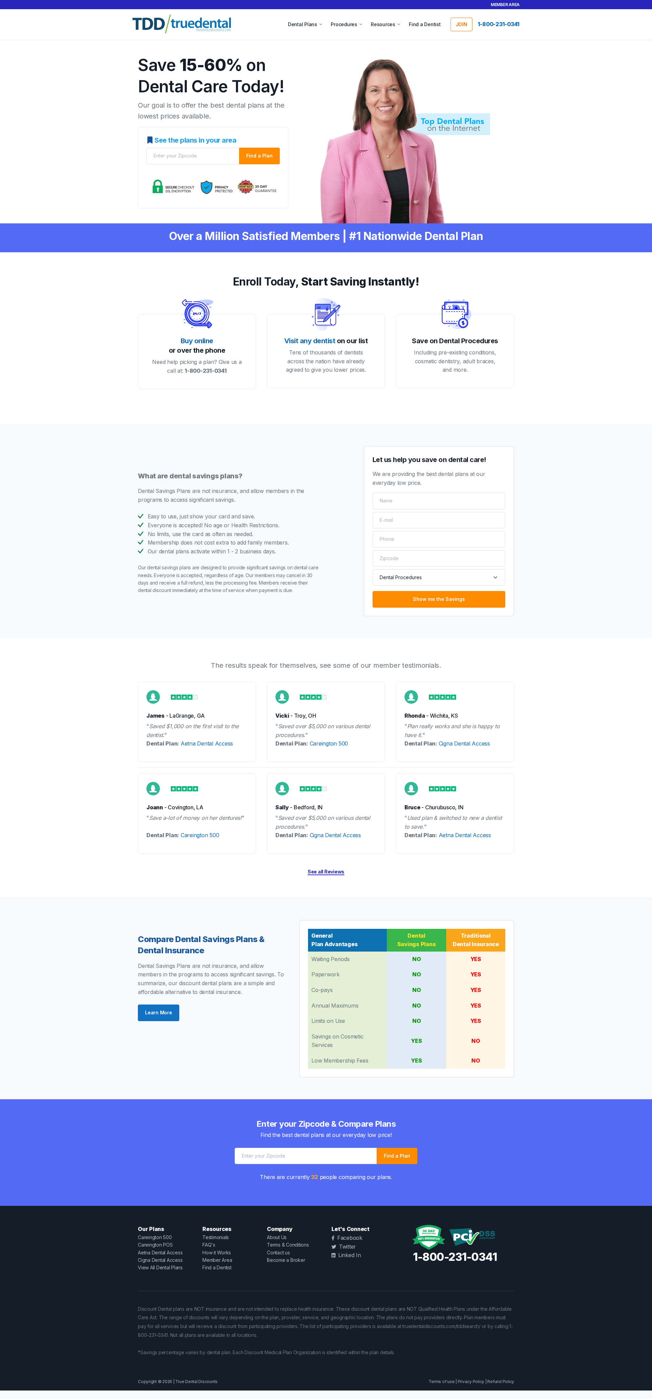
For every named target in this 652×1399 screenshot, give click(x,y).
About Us (277, 1237)
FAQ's (208, 1245)
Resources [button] (383, 24)
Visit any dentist (310, 341)
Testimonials (215, 1237)
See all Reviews (326, 872)
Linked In (349, 1255)
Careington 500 (329, 743)
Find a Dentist (425, 24)
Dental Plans (302, 24)
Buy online (197, 341)
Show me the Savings (439, 599)
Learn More (158, 1012)
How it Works (216, 1252)
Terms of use (441, 1381)
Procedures (344, 24)
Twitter (347, 1246)
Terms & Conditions (288, 1245)
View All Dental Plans (160, 1267)
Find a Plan (259, 156)
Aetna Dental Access (207, 743)
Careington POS (155, 1245)
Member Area (505, 4)
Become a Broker (286, 1260)
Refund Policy (500, 1381)
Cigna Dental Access (464, 743)
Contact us (278, 1252)
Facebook (349, 1237)
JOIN (461, 24)
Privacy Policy (471, 1381)
